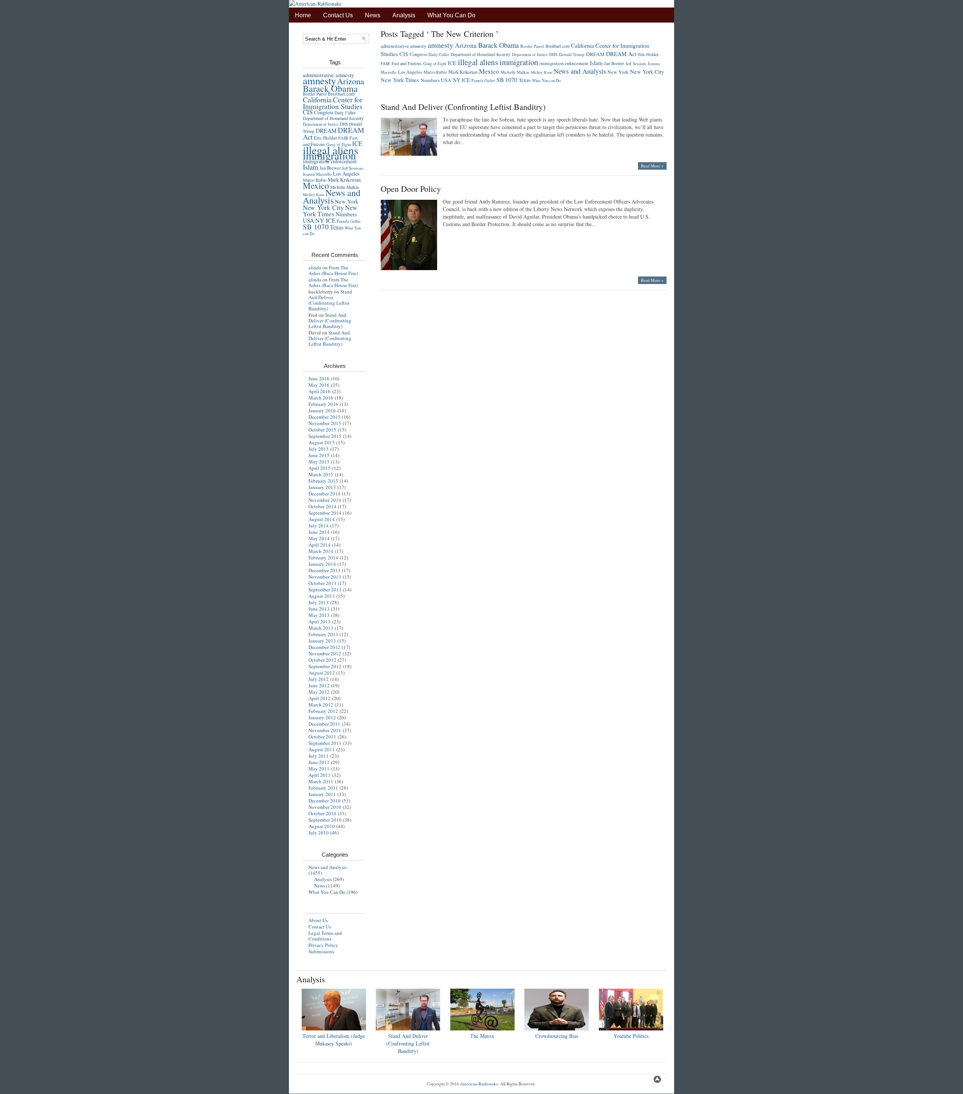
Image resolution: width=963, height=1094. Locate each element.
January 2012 (322, 717)
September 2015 (325, 436)
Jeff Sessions (352, 168)
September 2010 (325, 819)
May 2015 (319, 461)
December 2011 (324, 723)
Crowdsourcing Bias (556, 1035)
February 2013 (323, 634)
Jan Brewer (330, 168)
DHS (344, 124)
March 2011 (320, 781)
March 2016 (320, 397)
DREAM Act (621, 54)
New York (346, 201)
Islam (310, 167)
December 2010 (324, 800)
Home (303, 15)
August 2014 (321, 519)
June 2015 (319, 455)
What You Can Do (451, 15)
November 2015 (324, 423)
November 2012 (324, 653)
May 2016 (319, 384)
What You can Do (546, 80)
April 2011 (319, 775)
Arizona (350, 81)
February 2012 (323, 711)
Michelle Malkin (515, 72)
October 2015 (322, 429)
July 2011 (318, 755)
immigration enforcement (330, 161)
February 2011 (323, 787)
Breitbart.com (341, 93)
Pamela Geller (349, 221)
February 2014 (323, 557)
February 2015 (323, 480)
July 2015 (318, 448)
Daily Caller (344, 112)
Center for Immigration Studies (333, 103)
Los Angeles (346, 173)
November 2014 (324, 500)
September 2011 (325, 743)
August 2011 (321, 749)
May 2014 (319, 538)
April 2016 (319, 391)
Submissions (321, 951)
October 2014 (322, 506)
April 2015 (319, 468)
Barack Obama (330, 88)
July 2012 (318, 679)
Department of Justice (321, 124)
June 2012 (319, 685)
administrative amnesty (403, 46)
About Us (318, 920)
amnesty (319, 80)
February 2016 (323, 404)
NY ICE (325, 220)
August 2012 (321, 672)
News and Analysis (331, 196)
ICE (452, 63)
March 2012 (320, 704)
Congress (323, 112)
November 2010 (324, 807)
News (372, 15)
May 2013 (319, 615)
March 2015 (320, 474)
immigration (329, 155)
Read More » (652, 166)
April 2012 (319, 698)
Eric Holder (325, 137)
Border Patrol (315, 94)
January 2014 (322, 564)
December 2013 (324, 570)
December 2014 (324, 493)
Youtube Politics (631, 1035)
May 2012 (319, 691)
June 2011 (319, 762)
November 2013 (324, 576)
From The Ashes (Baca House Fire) (333, 270)
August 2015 (321, 442)
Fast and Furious (407, 63)
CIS (308, 112)
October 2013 (322, 583)
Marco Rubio (435, 72)
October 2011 (322, 736)
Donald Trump (572, 54)
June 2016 (319, 378)
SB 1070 (316, 226)
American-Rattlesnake (479, 1083)
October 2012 (322, 659)
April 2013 (319, 621)
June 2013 (319, 608)
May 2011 (319, 768)
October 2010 (322, 813)
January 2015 (322, 487)
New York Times (330, 210)
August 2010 (321, 826)
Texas (336, 227)
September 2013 (325, 589)
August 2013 (321, 596)
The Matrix (482, 1035)
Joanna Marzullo (317, 174)
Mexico (316, 185)
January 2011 (322, 794)
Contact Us (338, 15)
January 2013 (322, 640)
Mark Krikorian (344, 179)
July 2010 (318, 832)
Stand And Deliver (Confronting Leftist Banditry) (330, 300)
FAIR (343, 138)
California (317, 99)
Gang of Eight (434, 63)
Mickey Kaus (541, 72)
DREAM (326, 130)
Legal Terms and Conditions (325, 936)
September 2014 (325, 512)
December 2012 (324, 647)
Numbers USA (436, 80)
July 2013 (318, 602)
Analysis (403, 15)
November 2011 (324, 730)
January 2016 (322, 410)
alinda (314, 267)
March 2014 (320, 551)
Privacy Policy (323, 945)
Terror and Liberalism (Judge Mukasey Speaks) (333, 1039)
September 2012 (325, 666)
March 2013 (320, 627)
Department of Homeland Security (333, 118)
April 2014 (319, 544)
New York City (323, 207)
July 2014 (318, 525)
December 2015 (324, 416)
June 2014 (319, 532)
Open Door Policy (411, 188)
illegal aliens (478, 61)
